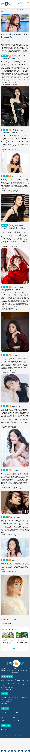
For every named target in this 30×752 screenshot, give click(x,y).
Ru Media (17, 735)
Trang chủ (3, 9)
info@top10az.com (10, 689)
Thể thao (3, 720)
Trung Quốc (13, 619)
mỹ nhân (6, 50)
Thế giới (15, 712)
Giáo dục (15, 715)
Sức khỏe (16, 720)
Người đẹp (6, 619)
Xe (14, 718)
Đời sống (3, 715)
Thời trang (4, 712)
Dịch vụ (3, 718)
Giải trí (8, 9)
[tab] (13, 648)
